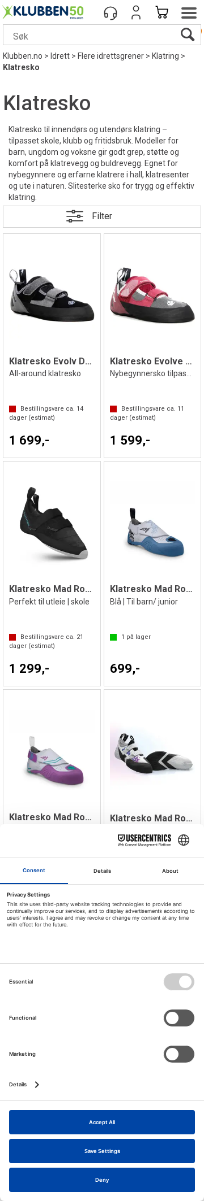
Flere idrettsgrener (111, 55)
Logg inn (136, 12)
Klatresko (21, 67)
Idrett (60, 55)
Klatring (165, 55)
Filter (102, 216)
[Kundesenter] (110, 12)
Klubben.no (22, 55)
